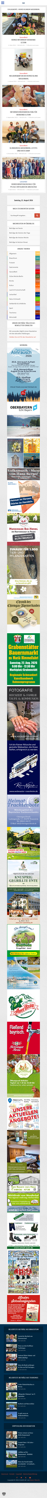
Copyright (19, 1474)
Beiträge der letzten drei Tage (19, 233)
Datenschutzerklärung (30, 1474)
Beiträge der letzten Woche (19, 237)
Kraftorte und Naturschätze (26, 1404)
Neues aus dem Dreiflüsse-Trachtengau (25, 1347)
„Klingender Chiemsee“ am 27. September (26, 1395)
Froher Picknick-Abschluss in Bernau (26, 1385)
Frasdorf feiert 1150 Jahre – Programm (26, 1443)
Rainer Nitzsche (35, 1480)
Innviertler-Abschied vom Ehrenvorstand (25, 1337)
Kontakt (12, 1474)
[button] (4, 1494)
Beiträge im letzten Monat (18, 242)
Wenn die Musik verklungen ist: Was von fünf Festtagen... (26, 1366)
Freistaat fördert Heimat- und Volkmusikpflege (26, 1356)
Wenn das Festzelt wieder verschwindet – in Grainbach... (26, 1463)
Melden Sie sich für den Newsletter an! (22, 337)
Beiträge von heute (16, 228)
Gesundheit (24, 37)
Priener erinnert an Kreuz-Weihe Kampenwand (25, 1434)
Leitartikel (23, 182)
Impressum (4, 1474)
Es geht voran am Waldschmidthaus (23, 1414)
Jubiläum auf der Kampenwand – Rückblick (25, 1453)
